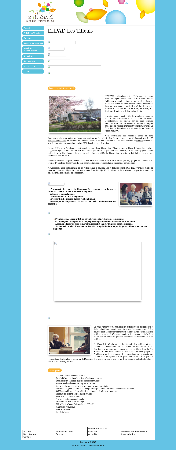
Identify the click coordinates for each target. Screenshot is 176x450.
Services (60, 434)
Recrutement (30, 434)
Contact (27, 437)
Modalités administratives (134, 431)
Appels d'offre (128, 434)
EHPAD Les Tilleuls (65, 431)
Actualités (93, 434)
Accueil (27, 431)
